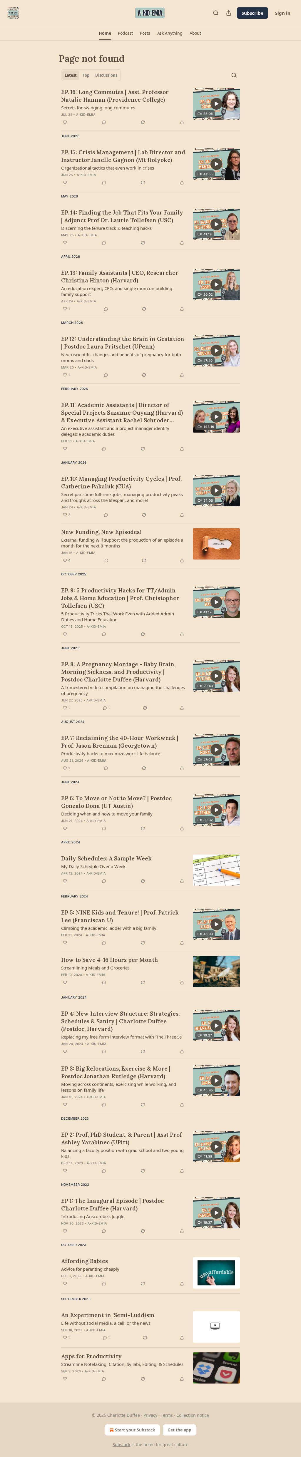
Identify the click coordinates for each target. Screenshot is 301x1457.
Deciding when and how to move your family (107, 814)
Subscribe (252, 13)
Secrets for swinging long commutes (98, 107)
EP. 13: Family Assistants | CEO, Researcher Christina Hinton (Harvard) (119, 276)
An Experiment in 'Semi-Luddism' (108, 1315)
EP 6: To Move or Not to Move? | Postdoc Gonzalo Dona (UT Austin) (116, 802)
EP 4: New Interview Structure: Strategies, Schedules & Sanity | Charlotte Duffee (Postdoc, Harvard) (120, 1021)
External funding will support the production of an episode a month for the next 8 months (122, 543)
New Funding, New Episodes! (101, 531)
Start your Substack (135, 1430)
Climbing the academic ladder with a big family (108, 928)
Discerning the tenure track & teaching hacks (106, 228)
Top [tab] (86, 75)
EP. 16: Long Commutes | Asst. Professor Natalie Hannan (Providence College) (115, 95)
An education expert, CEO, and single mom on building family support (116, 291)
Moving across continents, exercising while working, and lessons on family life (118, 1087)
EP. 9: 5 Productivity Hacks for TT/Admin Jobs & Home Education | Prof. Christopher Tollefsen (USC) (120, 598)
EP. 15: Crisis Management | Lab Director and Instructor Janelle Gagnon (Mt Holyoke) (123, 156)
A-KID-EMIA (86, 115)
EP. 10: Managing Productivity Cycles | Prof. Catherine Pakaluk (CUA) (121, 482)
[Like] (65, 122)
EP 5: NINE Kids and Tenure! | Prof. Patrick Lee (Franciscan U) (120, 916)
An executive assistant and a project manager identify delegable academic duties (115, 431)
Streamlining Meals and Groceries (95, 968)
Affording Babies (84, 1261)
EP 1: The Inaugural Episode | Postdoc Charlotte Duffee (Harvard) (112, 1204)
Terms (167, 1415)
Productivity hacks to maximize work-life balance (110, 753)
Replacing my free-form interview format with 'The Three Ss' (122, 1037)
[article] (150, 107)
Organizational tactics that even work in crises (107, 168)
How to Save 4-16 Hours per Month (109, 959)
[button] (104, 33)
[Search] (216, 13)
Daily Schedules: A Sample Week (106, 858)
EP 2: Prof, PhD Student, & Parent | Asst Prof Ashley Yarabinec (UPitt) (121, 1138)
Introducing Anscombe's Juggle (92, 1216)
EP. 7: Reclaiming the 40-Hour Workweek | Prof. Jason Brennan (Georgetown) (119, 741)
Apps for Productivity (91, 1356)
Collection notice (192, 1415)
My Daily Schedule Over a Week (93, 866)
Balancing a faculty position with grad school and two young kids (122, 1153)
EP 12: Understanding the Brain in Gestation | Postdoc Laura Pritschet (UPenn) (122, 342)
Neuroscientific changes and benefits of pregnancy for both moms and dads (121, 357)
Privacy (150, 1415)
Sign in (282, 13)
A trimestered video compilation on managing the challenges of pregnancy (123, 690)
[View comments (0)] (104, 122)
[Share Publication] (229, 13)
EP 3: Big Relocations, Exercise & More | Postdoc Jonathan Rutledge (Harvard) (115, 1072)
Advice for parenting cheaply (90, 1269)
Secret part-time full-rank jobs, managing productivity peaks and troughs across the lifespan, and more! (122, 497)
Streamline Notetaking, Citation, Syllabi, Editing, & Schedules (122, 1364)
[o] (216, 104)
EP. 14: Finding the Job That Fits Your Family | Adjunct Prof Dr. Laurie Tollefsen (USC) (122, 216)
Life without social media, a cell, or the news (105, 1323)
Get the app (179, 1430)
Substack (121, 1444)
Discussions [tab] (106, 75)
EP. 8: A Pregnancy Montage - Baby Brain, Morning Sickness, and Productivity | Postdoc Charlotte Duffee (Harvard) (118, 672)
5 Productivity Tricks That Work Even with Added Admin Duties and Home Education (117, 616)
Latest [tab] (71, 75)
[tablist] (91, 75)
